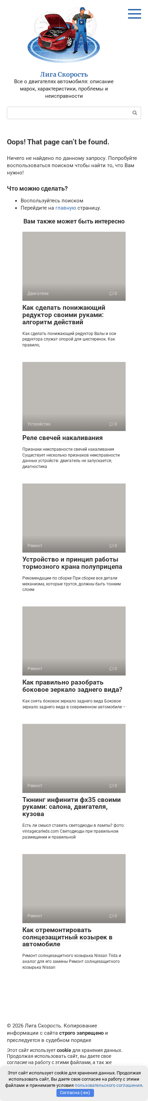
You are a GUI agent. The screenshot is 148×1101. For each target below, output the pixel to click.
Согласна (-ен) (75, 1092)
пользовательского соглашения (108, 1085)
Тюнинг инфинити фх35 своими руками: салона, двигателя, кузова (71, 807)
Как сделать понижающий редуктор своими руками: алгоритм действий (63, 315)
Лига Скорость (64, 74)
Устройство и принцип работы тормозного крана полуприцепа (72, 563)
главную (65, 208)
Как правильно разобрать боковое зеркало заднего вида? (72, 685)
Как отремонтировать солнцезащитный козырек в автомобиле (67, 937)
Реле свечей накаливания (62, 438)
